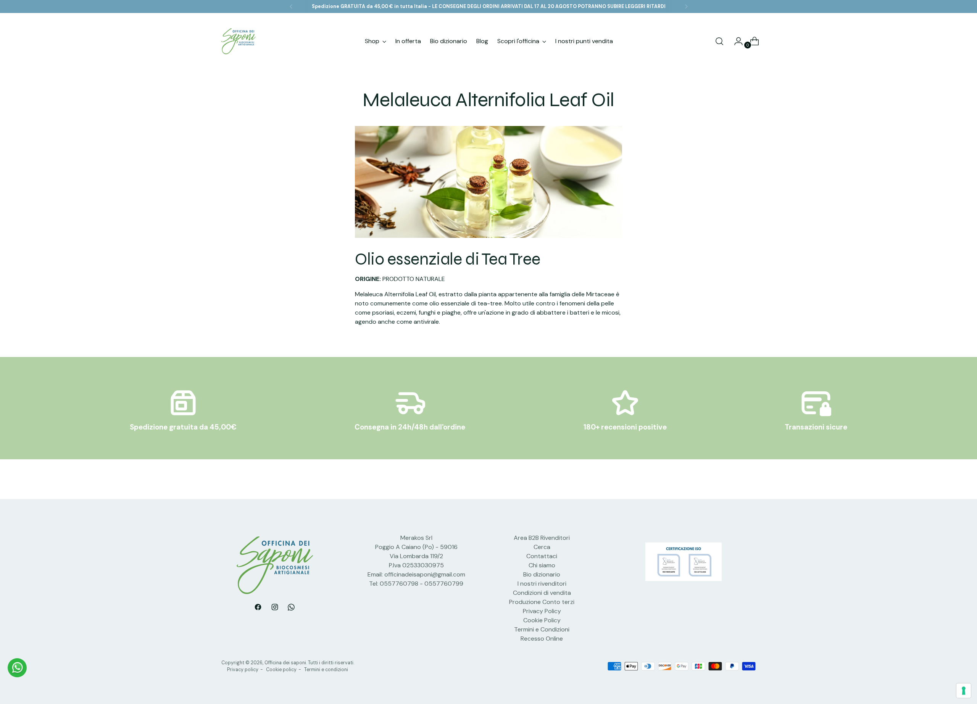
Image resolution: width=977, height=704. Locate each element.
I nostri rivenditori (542, 584)
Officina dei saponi (285, 663)
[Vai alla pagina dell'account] (735, 41)
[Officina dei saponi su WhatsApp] (291, 608)
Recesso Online (542, 639)
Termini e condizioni (326, 670)
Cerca (542, 547)
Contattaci (541, 556)
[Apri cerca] (719, 41)
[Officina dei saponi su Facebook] (258, 608)
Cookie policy (281, 670)
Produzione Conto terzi (541, 602)
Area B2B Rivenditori (542, 538)
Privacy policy (242, 670)
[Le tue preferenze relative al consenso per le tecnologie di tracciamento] (963, 690)
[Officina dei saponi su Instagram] (274, 608)
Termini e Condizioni (541, 629)
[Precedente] (291, 6)
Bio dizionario (541, 574)
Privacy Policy (542, 611)
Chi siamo (542, 565)
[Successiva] (686, 6)
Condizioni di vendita (542, 593)
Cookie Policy (542, 620)
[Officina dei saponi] (238, 41)
